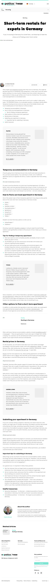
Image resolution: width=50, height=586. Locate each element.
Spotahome (8, 210)
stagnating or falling (35, 346)
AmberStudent (8, 222)
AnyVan (26, 479)
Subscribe (41, 563)
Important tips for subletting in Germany (18, 120)
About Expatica (5, 542)
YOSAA (6, 216)
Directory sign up (21, 544)
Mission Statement (5, 550)
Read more (23, 323)
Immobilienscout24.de (11, 495)
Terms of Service (27, 580)
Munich (5, 353)
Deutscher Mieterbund (11, 491)
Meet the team (5, 544)
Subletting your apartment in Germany (15, 118)
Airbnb (6, 202)
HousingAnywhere (10, 208)
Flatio (6, 204)
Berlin (17, 355)
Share (46, 84)
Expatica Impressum (6, 548)
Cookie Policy (34, 580)
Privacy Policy (20, 580)
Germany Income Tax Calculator (41, 542)
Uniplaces (7, 224)
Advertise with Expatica (23, 542)
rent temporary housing (16, 89)
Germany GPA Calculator (39, 546)
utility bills (34, 357)
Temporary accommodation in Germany (15, 108)
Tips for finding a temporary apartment (17, 112)
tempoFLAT (8, 212)
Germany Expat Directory (39, 544)
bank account (29, 477)
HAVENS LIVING (9, 206)
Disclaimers (46, 13)
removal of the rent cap (21, 350)
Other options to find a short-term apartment (17, 114)
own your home (10, 100)
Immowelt (7, 334)
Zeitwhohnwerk (35, 309)
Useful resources (9, 122)
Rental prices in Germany (11, 116)
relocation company (19, 228)
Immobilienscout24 (40, 332)
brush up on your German (32, 249)
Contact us (4, 546)
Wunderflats (8, 214)
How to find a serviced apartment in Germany (17, 110)
